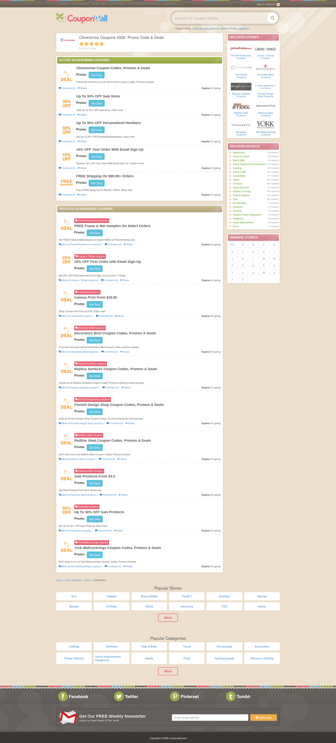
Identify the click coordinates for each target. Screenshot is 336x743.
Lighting (237, 168)
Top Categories (81, 4)
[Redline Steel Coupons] (241, 105)
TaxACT (187, 596)
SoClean (224, 596)
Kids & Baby (149, 646)
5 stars (101, 43)
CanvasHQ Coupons (241, 76)
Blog (104, 4)
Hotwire (111, 596)
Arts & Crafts (239, 171)
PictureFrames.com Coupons (241, 56)
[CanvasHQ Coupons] (241, 67)
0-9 (232, 244)
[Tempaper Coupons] (241, 124)
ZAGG (149, 606)
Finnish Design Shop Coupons (266, 95)
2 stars (86, 43)
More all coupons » (82, 244)
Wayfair (262, 596)
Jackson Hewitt (228, 28)
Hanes (262, 606)
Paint (235, 226)
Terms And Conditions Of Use (144, 4)
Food (187, 658)
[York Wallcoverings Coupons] (265, 124)
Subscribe (264, 717)
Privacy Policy (117, 4)
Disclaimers (169, 4)
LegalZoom (243, 28)
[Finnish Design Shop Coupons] (265, 86)
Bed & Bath (239, 160)
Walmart (214, 28)
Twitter (131, 696)
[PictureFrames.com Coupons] (241, 48)
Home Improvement (243, 222)
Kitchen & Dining (242, 191)
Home (59, 580)
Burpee (74, 606)
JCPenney (197, 28)
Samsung (187, 606)
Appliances (239, 152)
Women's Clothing (262, 658)
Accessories (224, 646)
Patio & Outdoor (241, 195)
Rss (278, 4)
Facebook (78, 696)
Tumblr (244, 696)
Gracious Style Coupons (265, 114)
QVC (224, 606)
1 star (81, 43)
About (95, 4)
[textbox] (210, 717)
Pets (235, 199)
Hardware (238, 218)
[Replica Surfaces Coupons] (241, 86)
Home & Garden (73, 580)
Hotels (149, 658)
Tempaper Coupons (241, 133)
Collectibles (239, 175)
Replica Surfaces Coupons (241, 95)
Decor (236, 179)
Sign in (260, 4)
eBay (206, 28)
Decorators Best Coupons (265, 76)
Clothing (74, 646)
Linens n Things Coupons (265, 56)
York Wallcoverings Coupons (266, 133)
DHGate (111, 606)
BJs (74, 596)
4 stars (96, 43)
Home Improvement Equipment (249, 164)
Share (83, 88)
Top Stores (63, 4)
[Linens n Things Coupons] (265, 48)
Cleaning (238, 206)
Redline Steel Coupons (241, 114)
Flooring (237, 210)
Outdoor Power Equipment (247, 214)
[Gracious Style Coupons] (265, 105)
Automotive (262, 646)
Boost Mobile (149, 596)
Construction (239, 203)
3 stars (91, 43)
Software (111, 646)
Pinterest (190, 696)
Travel (187, 646)
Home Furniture (241, 156)
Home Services (241, 187)
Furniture (237, 183)
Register (270, 4)
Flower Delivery (74, 658)
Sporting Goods (224, 658)
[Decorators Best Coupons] (265, 67)
